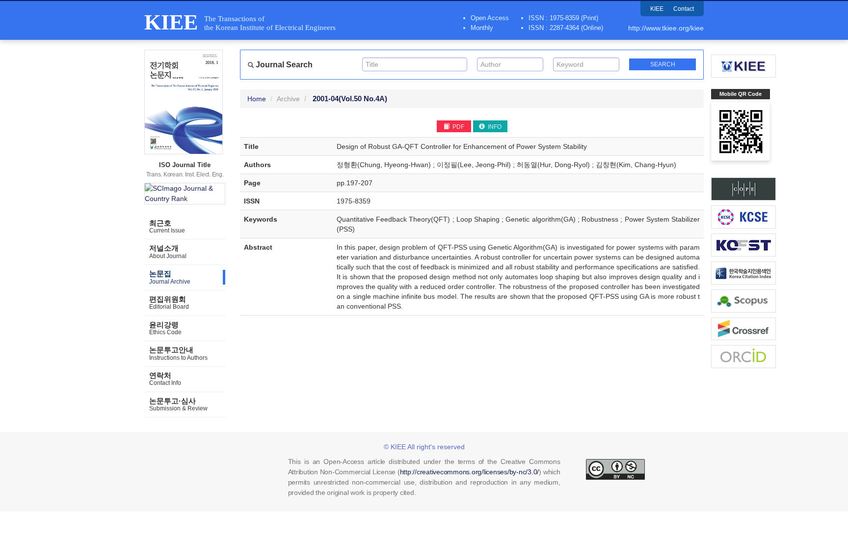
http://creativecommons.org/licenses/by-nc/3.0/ (469, 472)
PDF (457, 126)
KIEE (656, 8)
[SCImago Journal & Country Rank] (184, 193)
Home (256, 99)
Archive (288, 99)
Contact (683, 8)
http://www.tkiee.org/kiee (666, 28)
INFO (494, 126)
